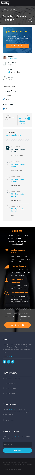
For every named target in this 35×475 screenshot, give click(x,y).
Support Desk (10, 420)
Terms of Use (15, 464)
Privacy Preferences (27, 464)
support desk (12, 409)
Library (5, 9)
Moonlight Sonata (13, 135)
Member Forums (10, 383)
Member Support (10, 393)
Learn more (7, 356)
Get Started (16, 325)
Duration (11, 77)
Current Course (11, 132)
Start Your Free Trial (17, 46)
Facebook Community (12, 388)
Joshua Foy (12, 58)
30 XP (30, 19)
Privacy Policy (6, 464)
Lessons (12, 9)
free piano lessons (15, 436)
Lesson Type (12, 62)
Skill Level (11, 70)
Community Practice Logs (13, 379)
